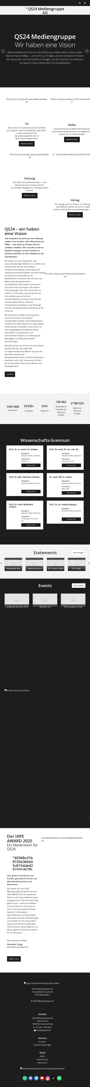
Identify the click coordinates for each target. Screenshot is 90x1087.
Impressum (42, 1062)
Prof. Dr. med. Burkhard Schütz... (21, 505)
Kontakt (42, 1041)
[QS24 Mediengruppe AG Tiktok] (53, 1078)
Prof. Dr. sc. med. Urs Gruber (23, 449)
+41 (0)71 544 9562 (43, 1027)
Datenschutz (42, 1059)
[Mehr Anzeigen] (13, 564)
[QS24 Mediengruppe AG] (45, 11)
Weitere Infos (27, 143)
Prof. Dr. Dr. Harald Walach (63, 504)
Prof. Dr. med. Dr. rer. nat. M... (64, 449)
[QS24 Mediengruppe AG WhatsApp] (59, 1078)
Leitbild (10, 374)
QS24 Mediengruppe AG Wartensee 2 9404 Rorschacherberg (42, 1021)
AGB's (42, 1056)
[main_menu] (85, 3)
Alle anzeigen (78, 552)
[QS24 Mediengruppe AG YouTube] (42, 1078)
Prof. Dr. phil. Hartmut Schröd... (24, 477)
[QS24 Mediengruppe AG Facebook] (30, 1078)
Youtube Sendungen (42, 1045)
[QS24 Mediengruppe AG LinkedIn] (36, 1078)
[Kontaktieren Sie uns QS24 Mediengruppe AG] (24, 1078)
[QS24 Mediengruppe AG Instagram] (47, 1078)
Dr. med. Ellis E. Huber (60, 477)
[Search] (80, 3)
